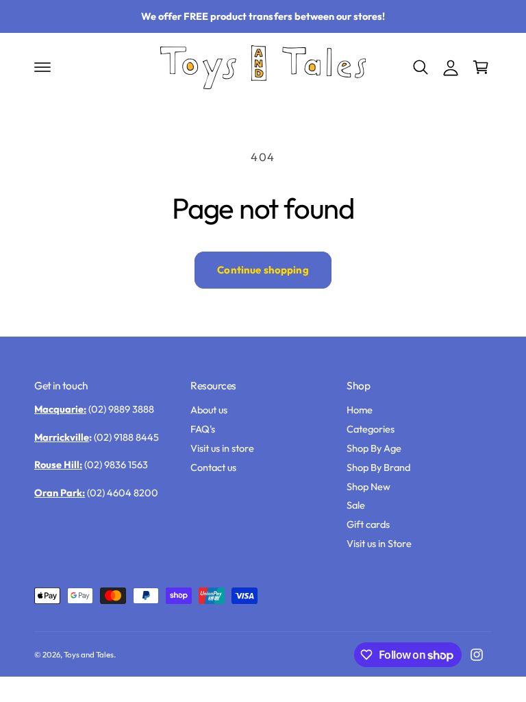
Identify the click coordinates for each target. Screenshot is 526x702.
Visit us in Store (379, 543)
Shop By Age (374, 448)
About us (208, 409)
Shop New (368, 486)
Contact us (213, 467)
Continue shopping (263, 269)
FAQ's (202, 428)
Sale (356, 504)
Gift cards (368, 524)
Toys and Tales (89, 654)
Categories (370, 428)
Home (360, 409)
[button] (42, 67)
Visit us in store (222, 448)
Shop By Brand (378, 467)
